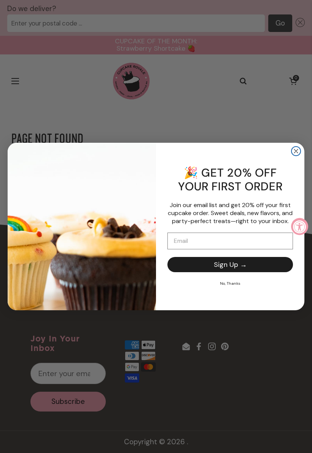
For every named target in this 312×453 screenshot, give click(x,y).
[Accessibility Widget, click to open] (299, 226)
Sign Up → (230, 264)
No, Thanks (230, 283)
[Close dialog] (296, 151)
